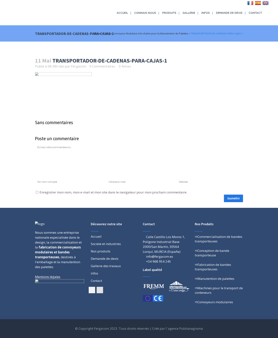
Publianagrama (191, 328)
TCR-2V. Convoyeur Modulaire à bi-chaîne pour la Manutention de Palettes (145, 33)
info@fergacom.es (159, 256)
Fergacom (78, 66)
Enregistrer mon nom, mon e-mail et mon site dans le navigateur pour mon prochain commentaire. (113, 192)
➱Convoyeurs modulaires (214, 302)
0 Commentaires (102, 66)
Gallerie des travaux (106, 266)
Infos (94, 273)
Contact (96, 281)
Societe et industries (106, 244)
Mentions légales (47, 277)
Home (97, 33)
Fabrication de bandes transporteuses (213, 266)
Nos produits (100, 251)
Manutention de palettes (215, 278)
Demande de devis (104, 259)
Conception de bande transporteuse (212, 252)
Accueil (96, 236)
